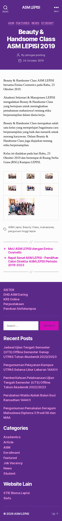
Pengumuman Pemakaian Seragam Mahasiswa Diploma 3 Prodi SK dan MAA (29, 412)
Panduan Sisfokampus (19, 308)
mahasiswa (47, 227)
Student (47, 23)
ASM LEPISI (31, 7)
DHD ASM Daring (15, 294)
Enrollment (11, 452)
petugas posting (35, 55)
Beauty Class (31, 227)
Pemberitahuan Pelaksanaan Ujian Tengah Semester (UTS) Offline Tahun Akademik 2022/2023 (28, 382)
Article (8, 442)
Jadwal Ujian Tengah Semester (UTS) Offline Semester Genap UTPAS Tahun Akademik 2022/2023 (30, 352)
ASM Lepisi (14, 227)
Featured (23, 23)
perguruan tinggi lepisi (22, 231)
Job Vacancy (13, 463)
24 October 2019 (33, 60)
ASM (11, 23)
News (35, 23)
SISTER (8, 290)
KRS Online (11, 299)
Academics (11, 437)
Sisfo (7, 498)
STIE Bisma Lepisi (16, 493)
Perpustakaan (13, 304)
